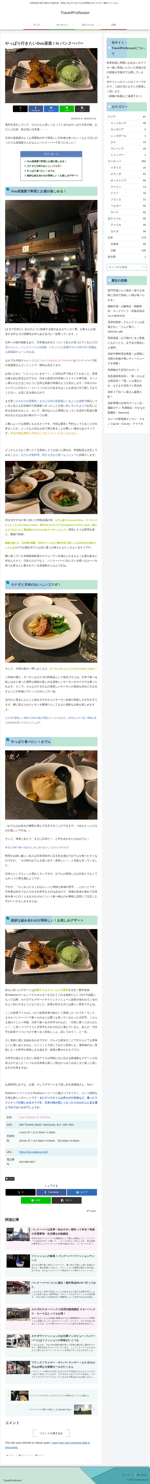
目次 (46, 154)
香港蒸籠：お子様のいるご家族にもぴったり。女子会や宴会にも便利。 (126, 343)
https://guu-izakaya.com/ (33, 1152)
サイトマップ (128, 1475)
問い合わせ (142, 1475)
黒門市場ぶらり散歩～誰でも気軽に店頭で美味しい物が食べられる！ (126, 295)
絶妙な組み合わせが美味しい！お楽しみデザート (53, 175)
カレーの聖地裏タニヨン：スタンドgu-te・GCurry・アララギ (126, 421)
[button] (82, 108)
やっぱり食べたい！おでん (41, 170)
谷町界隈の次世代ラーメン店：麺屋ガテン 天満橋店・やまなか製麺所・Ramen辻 (126, 408)
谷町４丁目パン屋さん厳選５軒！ (125, 394)
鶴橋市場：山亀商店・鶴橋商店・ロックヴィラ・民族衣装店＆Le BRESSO (126, 311)
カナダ (11, 1179)
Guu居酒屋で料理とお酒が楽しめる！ (47, 161)
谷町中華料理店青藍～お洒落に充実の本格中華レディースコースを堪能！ (126, 358)
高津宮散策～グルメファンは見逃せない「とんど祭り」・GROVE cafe (126, 327)
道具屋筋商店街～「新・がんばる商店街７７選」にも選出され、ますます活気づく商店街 (126, 381)
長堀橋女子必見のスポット (123, 369)
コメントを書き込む (51, 1433)
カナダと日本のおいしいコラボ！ (44, 166)
